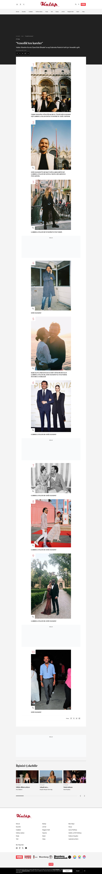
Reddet (78, 871)
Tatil (52, 11)
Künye (70, 827)
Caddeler (31, 11)
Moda (46, 11)
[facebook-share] (17, 53)
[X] (23, 848)
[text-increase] (28, 53)
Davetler (24, 11)
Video (83, 11)
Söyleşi (57, 11)
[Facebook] (19, 848)
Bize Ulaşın (71, 824)
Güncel (17, 11)
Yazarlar (44, 833)
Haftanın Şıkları (39, 11)
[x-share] (20, 53)
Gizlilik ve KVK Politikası (75, 833)
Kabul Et (68, 871)
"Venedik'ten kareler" (29, 36)
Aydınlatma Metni (73, 839)
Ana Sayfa (18, 36)
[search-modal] (76, 4)
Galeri (77, 11)
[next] (84, 796)
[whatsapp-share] (23, 53)
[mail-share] (25, 53)
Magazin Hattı (70, 11)
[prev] (80, 796)
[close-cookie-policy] (84, 871)
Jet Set (63, 11)
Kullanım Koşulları (73, 836)
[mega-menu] (78, 4)
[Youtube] (26, 848)
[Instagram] (17, 848)
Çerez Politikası (73, 830)
